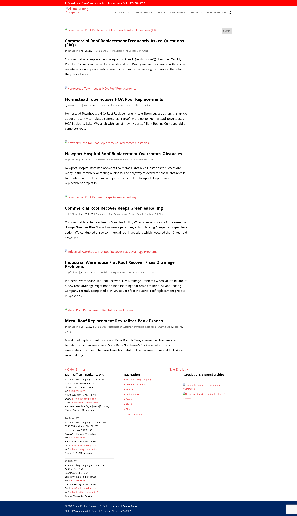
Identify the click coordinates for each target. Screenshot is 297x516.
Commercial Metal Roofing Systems (113, 326)
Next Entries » (178, 369)
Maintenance (177, 12)
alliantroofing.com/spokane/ (84, 402)
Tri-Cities (143, 50)
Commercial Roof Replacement (112, 50)
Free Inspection (216, 12)
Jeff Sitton (73, 50)
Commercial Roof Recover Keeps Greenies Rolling (114, 208)
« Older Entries (75, 369)
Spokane (133, 50)
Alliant (119, 12)
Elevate (132, 214)
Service (161, 12)
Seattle (140, 214)
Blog (128, 409)
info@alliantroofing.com (84, 398)
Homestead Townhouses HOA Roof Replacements (114, 99)
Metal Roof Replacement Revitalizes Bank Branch (114, 321)
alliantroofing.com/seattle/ (84, 492)
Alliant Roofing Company (138, 379)
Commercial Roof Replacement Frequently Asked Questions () (124, 43)
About (129, 404)
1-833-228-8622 (77, 390)
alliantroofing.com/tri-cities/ (84, 449)
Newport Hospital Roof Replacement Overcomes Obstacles (123, 153)
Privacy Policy (130, 506)
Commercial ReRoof (140, 12)
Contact (195, 12)
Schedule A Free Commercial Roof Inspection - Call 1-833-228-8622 (106, 3)
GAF (131, 159)
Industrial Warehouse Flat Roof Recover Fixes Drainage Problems (120, 264)
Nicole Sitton (74, 105)
